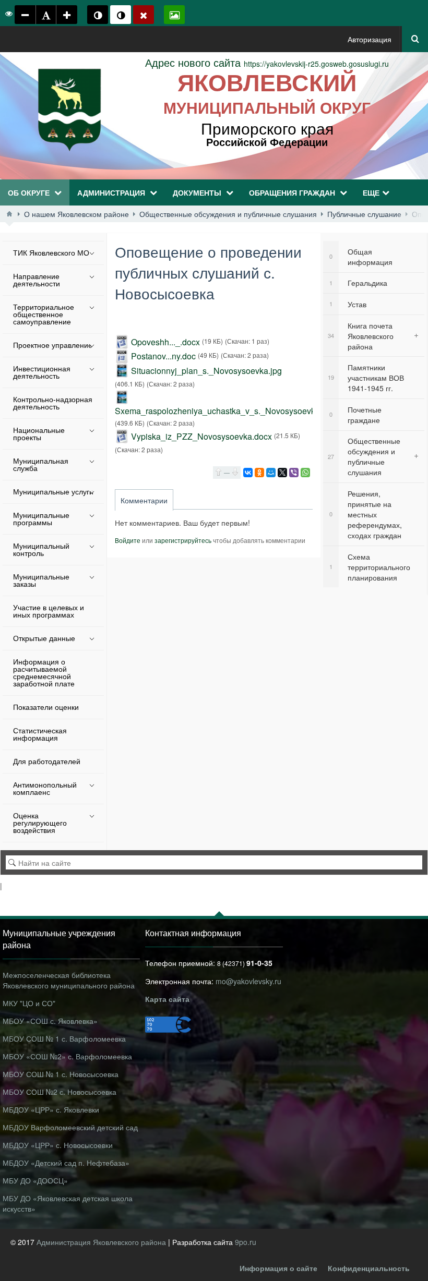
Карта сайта (167, 999)
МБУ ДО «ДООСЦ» (35, 1180)
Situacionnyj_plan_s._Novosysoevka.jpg (206, 371)
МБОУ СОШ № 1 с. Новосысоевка (60, 1074)
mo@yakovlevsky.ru (248, 981)
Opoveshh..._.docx (165, 342)
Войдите (127, 540)
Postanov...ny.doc (163, 356)
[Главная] (9, 214)
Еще (371, 192)
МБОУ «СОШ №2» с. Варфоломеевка (67, 1056)
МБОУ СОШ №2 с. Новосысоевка (59, 1091)
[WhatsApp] (305, 472)
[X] (282, 472)
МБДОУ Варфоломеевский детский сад (70, 1127)
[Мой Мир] (271, 472)
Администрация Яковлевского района (102, 1242)
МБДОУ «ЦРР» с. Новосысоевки (58, 1145)
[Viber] (294, 472)
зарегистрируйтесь (182, 540)
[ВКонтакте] (248, 472)
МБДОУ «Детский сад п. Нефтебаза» (66, 1162)
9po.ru (245, 1242)
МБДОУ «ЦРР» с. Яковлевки (51, 1109)
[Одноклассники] (259, 472)
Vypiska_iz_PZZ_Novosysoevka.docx (201, 436)
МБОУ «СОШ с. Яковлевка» (50, 1021)
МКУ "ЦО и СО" (29, 1003)
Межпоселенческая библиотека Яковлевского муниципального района (69, 980)
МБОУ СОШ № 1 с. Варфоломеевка (64, 1038)
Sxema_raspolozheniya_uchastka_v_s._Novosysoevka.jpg (224, 411)
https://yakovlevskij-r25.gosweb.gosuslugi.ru (267, 63)
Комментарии (144, 500)
